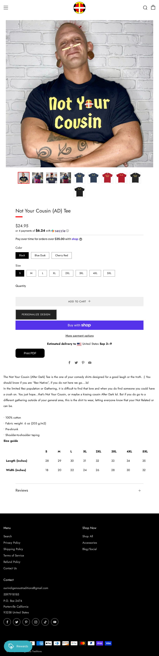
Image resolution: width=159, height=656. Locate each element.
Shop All (87, 536)
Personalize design (36, 314)
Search (7, 536)
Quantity (21, 286)
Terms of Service (13, 555)
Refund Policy (11, 562)
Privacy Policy (11, 543)
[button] (23, 178)
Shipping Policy (13, 549)
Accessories (89, 543)
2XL (67, 273)
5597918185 (11, 594)
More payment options (80, 336)
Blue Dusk (40, 255)
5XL (109, 273)
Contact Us (10, 568)
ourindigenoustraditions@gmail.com (25, 588)
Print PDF (30, 353)
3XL (81, 273)
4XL (95, 273)
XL (54, 273)
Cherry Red (61, 255)
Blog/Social (89, 549)
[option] (79, 93)
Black (22, 255)
